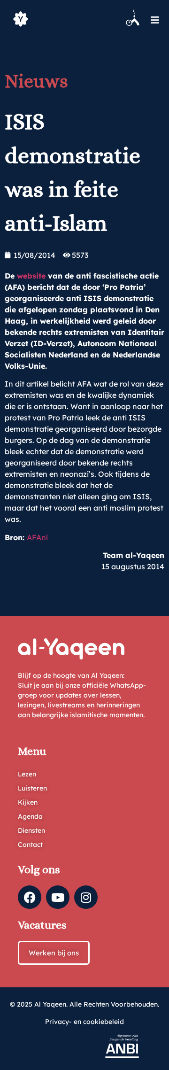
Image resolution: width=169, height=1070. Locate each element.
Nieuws (36, 81)
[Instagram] (86, 897)
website (32, 275)
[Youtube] (57, 897)
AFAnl (37, 537)
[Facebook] (29, 897)
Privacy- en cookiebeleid (84, 1021)
